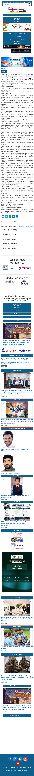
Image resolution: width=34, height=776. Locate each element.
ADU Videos (17, 317)
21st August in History (9, 234)
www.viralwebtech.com (23, 758)
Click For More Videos (17, 703)
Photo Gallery (17, 20)
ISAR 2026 (17, 18)
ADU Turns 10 (17, 314)
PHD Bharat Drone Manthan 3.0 (17, 33)
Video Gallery (17, 22)
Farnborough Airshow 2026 (17, 40)
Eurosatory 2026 (17, 304)
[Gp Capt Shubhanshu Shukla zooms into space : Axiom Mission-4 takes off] (17, 655)
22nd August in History (10, 230)
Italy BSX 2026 (17, 36)
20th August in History (10, 239)
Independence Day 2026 (17, 15)
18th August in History (10, 248)
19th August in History (10, 244)
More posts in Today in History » (26, 226)
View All (4, 364)
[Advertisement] (17, 722)
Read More (6, 344)
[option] (11, 282)
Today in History (17, 311)
